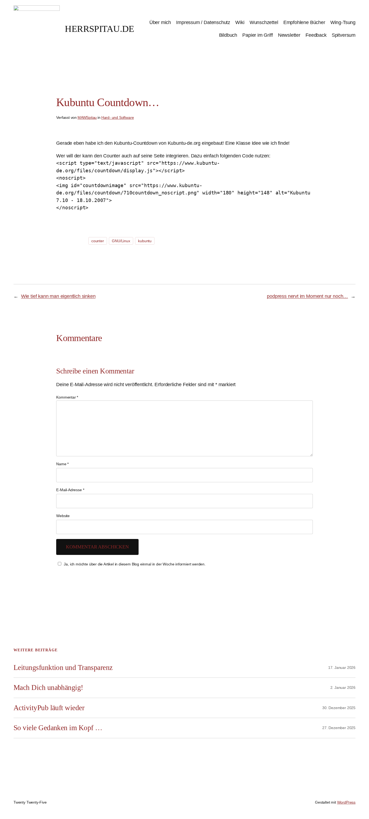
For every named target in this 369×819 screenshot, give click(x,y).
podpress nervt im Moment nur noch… (307, 296)
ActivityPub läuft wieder (49, 708)
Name (62, 464)
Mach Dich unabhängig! (48, 687)
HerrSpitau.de (99, 29)
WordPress (346, 802)
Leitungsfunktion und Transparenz (63, 667)
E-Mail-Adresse (70, 490)
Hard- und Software (117, 117)
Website (63, 516)
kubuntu (145, 241)
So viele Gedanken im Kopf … (58, 728)
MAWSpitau (87, 117)
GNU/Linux (121, 241)
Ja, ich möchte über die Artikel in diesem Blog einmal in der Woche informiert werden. (134, 564)
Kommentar (67, 397)
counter (97, 241)
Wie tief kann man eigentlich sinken (58, 296)
